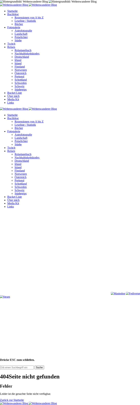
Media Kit (13, 99)
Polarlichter (21, 37)
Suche (39, 367)
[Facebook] (27, 237)
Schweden (21, 83)
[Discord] (27, 293)
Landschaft (21, 33)
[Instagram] (82, 237)
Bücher (19, 24)
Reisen (11, 47)
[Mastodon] (118, 293)
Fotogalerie (13, 27)
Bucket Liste (14, 92)
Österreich (20, 73)
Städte (18, 40)
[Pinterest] (27, 265)
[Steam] (5, 296)
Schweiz (19, 86)
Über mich (13, 96)
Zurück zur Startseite (12, 400)
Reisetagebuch (23, 50)
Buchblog (13, 14)
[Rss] (82, 265)
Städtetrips (21, 89)
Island (18, 63)
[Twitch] (82, 293)
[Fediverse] (133, 293)
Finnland (20, 66)
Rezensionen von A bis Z (29, 17)
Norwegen (21, 69)
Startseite (12, 11)
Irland (18, 60)
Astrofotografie (23, 30)
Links (10, 102)
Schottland (21, 79)
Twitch (11, 43)
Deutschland (22, 56)
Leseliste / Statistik (25, 20)
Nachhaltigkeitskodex (27, 53)
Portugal (19, 76)
